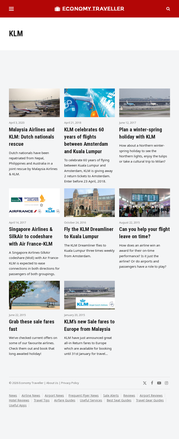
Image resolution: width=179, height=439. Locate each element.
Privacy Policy (70, 383)
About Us (52, 383)
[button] (11, 9)
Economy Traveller (93, 8)
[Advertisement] (89, 71)
